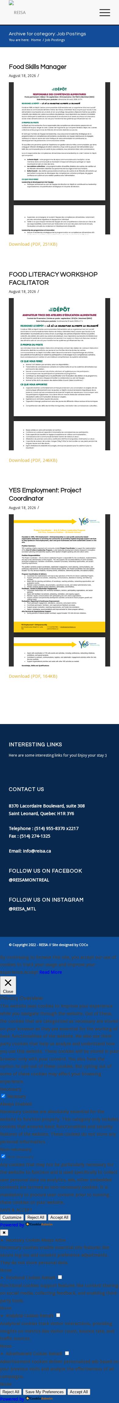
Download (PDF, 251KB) (33, 244)
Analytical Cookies (22, 1315)
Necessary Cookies (23, 1240)
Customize (11, 1217)
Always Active (53, 1240)
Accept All (59, 1217)
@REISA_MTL (22, 909)
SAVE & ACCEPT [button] (16, 1210)
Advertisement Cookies (26, 1353)
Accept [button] (31, 972)
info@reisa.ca (37, 851)
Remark (48, 1277)
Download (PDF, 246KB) (33, 460)
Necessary (16, 1096)
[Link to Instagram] (105, 945)
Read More (50, 972)
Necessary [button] (10, 1089)
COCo (83, 945)
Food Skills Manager (38, 67)
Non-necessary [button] (15, 1149)
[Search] (87, 12)
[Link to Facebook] (96, 945)
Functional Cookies (23, 1277)
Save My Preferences (44, 1392)
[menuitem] (87, 12)
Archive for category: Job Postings (47, 33)
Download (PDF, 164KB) (33, 676)
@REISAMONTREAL (29, 880)
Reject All (35, 1217)
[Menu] (101, 12)
